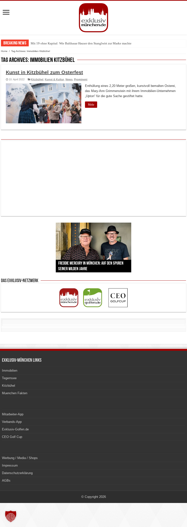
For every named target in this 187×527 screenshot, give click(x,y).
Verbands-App (12, 422)
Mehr (91, 104)
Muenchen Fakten (14, 393)
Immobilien (9, 370)
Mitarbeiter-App (12, 414)
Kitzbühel (37, 79)
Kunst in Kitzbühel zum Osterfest (44, 72)
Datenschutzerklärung (17, 473)
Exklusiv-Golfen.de (15, 429)
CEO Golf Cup (12, 437)
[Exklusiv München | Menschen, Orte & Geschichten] (93, 17)
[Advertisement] (93, 178)
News (69, 79)
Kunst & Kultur (54, 79)
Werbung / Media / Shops (20, 458)
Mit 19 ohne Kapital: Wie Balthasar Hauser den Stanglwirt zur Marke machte (81, 43)
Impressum (10, 465)
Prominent (80, 79)
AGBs (6, 480)
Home (4, 51)
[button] (10, 516)
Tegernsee (9, 378)
